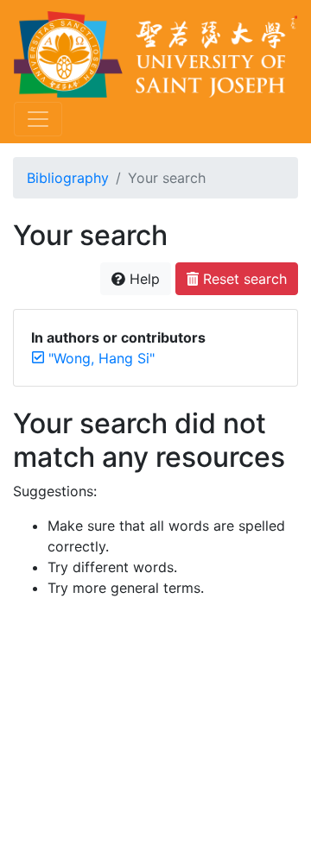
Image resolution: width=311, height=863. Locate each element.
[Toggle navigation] (38, 119)
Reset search (243, 278)
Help (142, 278)
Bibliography (68, 177)
